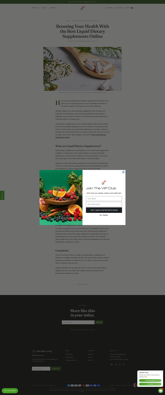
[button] (160, 390)
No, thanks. (104, 214)
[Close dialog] (123, 172)
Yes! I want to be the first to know (104, 210)
